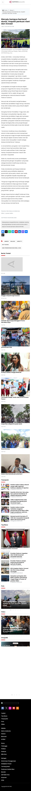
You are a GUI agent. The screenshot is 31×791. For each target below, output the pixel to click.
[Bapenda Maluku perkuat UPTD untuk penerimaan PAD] (15, 337)
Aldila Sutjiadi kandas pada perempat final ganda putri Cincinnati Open (18, 501)
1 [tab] (11, 610)
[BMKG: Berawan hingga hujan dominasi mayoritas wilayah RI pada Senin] (15, 413)
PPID (2, 780)
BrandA (3, 772)
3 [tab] (15, 610)
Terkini (3, 713)
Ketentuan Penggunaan (8, 761)
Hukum (3, 733)
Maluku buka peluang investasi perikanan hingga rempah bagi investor (14, 294)
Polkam (3, 748)
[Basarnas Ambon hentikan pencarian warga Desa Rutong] (15, 438)
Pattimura (5, 244)
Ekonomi (3, 736)
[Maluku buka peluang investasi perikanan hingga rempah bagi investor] (15, 285)
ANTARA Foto (5, 774)
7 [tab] (19, 636)
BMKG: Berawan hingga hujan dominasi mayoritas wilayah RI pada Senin (13, 423)
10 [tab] (26, 636)
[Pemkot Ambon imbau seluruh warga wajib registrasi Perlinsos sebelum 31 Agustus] (5, 487)
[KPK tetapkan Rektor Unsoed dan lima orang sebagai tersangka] (5, 570)
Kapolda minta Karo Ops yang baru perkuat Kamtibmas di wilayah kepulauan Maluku (19, 493)
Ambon (6, 241)
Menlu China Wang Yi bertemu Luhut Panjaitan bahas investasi (12, 547)
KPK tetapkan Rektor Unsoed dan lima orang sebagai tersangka (19, 570)
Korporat (4, 777)
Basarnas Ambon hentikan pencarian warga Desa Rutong (15, 448)
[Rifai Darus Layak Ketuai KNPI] (12, 264)
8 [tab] (21, 636)
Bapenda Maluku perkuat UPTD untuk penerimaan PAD (13, 346)
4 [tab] (18, 610)
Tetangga (4, 746)
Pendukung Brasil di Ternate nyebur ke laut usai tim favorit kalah (15, 603)
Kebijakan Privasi (6, 763)
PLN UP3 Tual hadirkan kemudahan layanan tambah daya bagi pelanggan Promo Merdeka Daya (15, 320)
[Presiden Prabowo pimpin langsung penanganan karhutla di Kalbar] (5, 563)
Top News (4, 525)
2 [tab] (13, 610)
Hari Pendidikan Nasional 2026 (11, 247)
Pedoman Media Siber (7, 769)
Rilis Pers (4, 754)
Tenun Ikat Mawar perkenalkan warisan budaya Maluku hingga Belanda (14, 371)
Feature (3, 751)
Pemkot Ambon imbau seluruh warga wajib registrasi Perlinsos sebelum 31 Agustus (19, 486)
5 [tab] (20, 610)
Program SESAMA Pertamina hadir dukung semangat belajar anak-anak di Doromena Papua (14, 397)
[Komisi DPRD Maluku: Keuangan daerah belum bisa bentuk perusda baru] (15, 463)
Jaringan (3, 758)
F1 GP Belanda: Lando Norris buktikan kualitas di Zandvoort (15, 689)
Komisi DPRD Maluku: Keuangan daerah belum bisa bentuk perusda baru (13, 473)
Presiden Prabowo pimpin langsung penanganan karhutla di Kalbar (18, 562)
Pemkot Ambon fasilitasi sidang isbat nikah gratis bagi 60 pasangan (14, 629)
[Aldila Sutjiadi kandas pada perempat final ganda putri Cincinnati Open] (5, 502)
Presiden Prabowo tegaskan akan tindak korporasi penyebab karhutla (19, 555)
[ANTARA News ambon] (17, 2)
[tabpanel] (15, 599)
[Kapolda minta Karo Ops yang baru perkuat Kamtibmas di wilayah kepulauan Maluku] (5, 494)
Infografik (4, 637)
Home (6, 10)
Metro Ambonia (6, 731)
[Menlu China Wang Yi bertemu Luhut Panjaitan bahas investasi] (15, 538)
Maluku (12, 241)
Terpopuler (5, 480)
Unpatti (19, 241)
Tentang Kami (5, 766)
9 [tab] (24, 636)
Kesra (11, 10)
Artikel (3, 739)
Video (3, 612)
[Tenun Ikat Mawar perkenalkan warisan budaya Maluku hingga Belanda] (15, 362)
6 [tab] (16, 636)
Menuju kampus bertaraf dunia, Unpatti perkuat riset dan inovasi (13, 12)
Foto (2, 586)
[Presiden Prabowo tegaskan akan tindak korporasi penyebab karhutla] (5, 555)
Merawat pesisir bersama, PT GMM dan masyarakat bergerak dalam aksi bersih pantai (19, 518)
